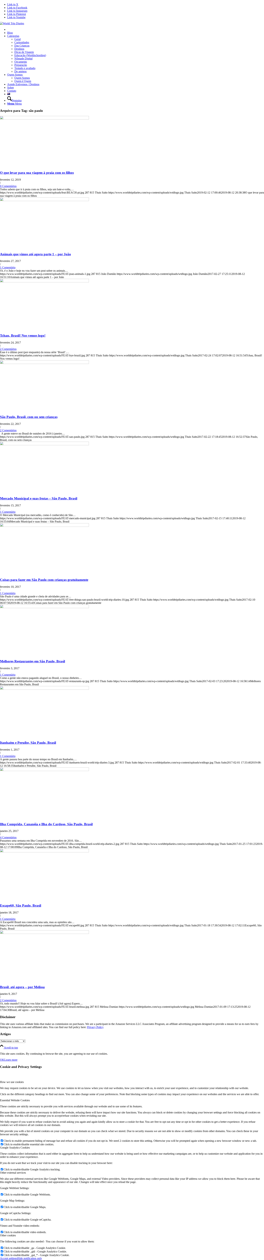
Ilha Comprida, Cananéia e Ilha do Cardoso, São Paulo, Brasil (46, 824)
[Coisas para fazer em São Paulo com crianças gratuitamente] (44, 525)
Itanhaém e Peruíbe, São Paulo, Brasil (28, 742)
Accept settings (8, 1258)
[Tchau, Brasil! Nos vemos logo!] (44, 281)
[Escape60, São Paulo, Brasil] (44, 851)
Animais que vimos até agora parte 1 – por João (35, 254)
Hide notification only (29, 1258)
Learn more (10, 1059)
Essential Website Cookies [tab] (15, 1100)
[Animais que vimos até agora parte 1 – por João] (44, 200)
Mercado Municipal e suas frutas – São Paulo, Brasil (38, 498)
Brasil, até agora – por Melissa (22, 987)
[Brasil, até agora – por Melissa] (44, 932)
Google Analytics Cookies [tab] (15, 1147)
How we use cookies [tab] (12, 1082)
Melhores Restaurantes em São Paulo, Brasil (32, 661)
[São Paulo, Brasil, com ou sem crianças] (44, 362)
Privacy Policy (95, 1027)
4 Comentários (8, 837)
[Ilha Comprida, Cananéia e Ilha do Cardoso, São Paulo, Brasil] (44, 770)
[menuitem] (135, 29)
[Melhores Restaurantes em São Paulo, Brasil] (44, 607)
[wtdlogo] (12, 23)
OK (2, 1059)
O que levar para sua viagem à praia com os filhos (37, 173)
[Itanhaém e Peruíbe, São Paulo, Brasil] (44, 688)
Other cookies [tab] (8, 1235)
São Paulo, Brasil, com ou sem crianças (28, 417)
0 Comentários (8, 186)
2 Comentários (8, 348)
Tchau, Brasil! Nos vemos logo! (22, 335)
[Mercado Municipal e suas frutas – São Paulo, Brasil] (44, 444)
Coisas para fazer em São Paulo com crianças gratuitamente (44, 580)
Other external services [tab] (13, 1172)
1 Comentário (7, 267)
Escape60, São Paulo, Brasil (20, 905)
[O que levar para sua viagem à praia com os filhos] (44, 118)
